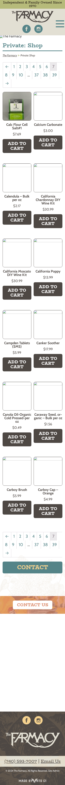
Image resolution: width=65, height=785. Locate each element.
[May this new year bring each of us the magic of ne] (16, 662)
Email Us (51, 761)
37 (36, 74)
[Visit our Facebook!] (26, 29)
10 (21, 74)
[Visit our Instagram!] (38, 29)
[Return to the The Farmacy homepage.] (32, 17)
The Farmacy (20, 770)
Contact (32, 567)
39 (54, 74)
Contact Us (32, 605)
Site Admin (54, 770)
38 (45, 74)
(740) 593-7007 (20, 761)
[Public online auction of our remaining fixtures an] (16, 630)
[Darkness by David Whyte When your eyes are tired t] (16, 695)
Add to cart (17, 146)
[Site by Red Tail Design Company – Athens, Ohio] (32, 780)
